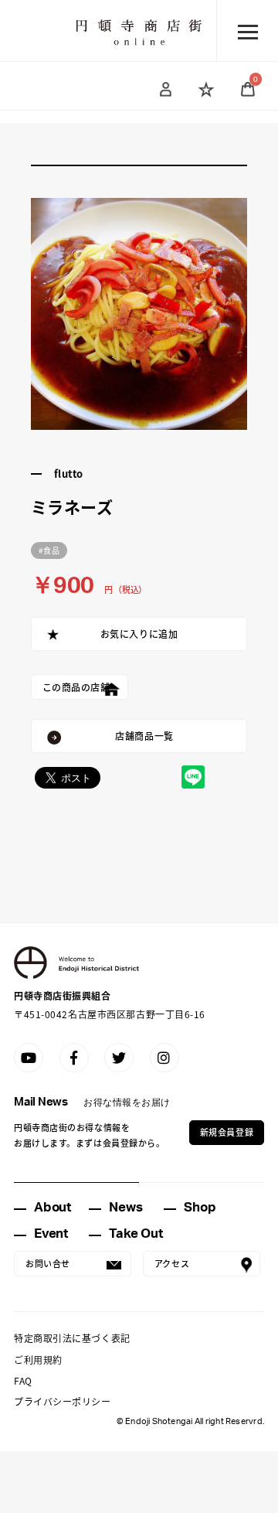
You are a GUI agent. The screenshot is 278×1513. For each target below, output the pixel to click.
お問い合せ (47, 1263)
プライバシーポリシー (62, 1401)
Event (51, 1233)
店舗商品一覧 (144, 735)
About (52, 1207)
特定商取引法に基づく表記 (72, 1337)
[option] (139, 314)
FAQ (23, 1380)
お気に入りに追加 (139, 633)
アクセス (171, 1263)
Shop (199, 1207)
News (125, 1207)
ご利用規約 (38, 1359)
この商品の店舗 (76, 686)
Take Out (135, 1233)
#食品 (49, 550)
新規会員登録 (226, 1132)
